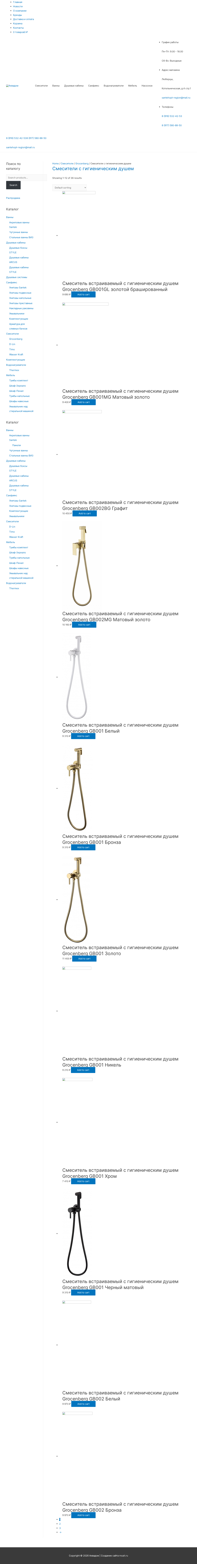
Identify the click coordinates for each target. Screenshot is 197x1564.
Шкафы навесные (19, 401)
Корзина (17, 23)
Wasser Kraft (16, 354)
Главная (17, 2)
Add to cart (83, 294)
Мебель (132, 85)
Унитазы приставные (20, 303)
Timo (12, 349)
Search (13, 185)
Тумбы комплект (18, 380)
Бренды (17, 15)
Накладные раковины (21, 308)
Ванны (56, 85)
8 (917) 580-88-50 (172, 125)
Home (55, 163)
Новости (18, 6)
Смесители (41, 85)
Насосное (147, 85)
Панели (16, 445)
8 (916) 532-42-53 (172, 116)
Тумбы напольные (19, 396)
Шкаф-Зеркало (17, 385)
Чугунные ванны (18, 232)
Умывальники (16, 313)
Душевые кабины (74, 85)
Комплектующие (18, 318)
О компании (19, 10)
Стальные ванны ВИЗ (21, 237)
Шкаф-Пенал (16, 390)
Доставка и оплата (23, 19)
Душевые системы (16, 277)
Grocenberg (15, 338)
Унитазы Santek (17, 287)
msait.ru (123, 1555)
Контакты (18, 27)
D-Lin (12, 344)
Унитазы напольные (20, 298)
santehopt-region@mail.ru (176, 97)
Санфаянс (93, 85)
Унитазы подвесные (20, 292)
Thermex (14, 370)
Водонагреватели (114, 85)
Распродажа (13, 198)
